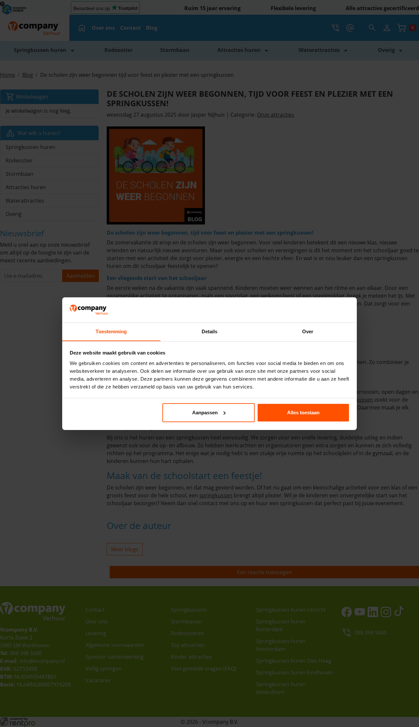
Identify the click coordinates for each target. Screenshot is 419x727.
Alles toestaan (303, 412)
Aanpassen (205, 412)
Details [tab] (210, 331)
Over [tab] (307, 331)
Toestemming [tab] (111, 331)
